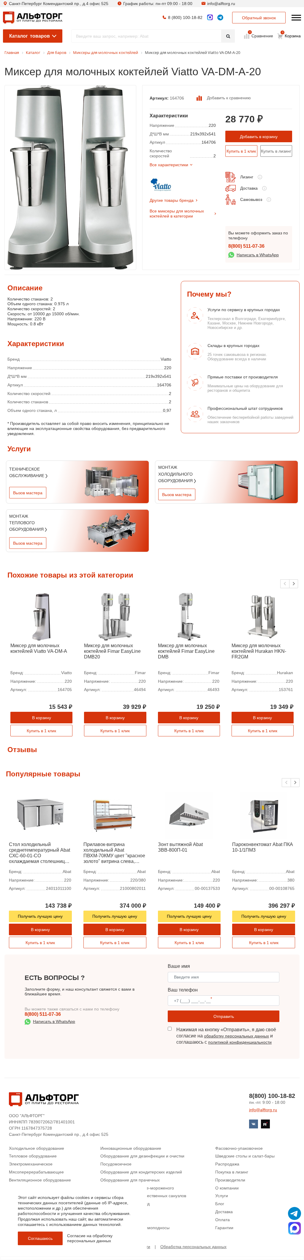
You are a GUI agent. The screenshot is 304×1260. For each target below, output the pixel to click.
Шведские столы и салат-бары (245, 1156)
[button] (293, 583)
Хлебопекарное (115, 1219)
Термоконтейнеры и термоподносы (135, 1227)
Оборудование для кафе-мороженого (137, 1188)
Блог (219, 1203)
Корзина (291, 34)
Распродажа (227, 1164)
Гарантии (224, 1227)
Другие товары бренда (172, 200)
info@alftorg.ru (221, 3)
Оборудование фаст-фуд (125, 1203)
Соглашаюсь (40, 1238)
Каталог (29, 36)
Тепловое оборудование (33, 1156)
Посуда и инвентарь (120, 1211)
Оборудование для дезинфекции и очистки (142, 1156)
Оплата (222, 1219)
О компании (227, 1188)
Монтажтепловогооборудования (27, 523)
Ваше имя (179, 966)
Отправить (223, 1016)
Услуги (221, 1195)
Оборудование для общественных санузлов (143, 1195)
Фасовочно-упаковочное (239, 1148)
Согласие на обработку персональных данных (90, 1238)
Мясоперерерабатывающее (36, 1172)
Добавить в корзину (259, 136)
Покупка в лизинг (231, 1172)
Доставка (249, 188)
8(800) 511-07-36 (246, 246)
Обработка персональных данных (193, 1246)
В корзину (41, 717)
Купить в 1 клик (241, 151)
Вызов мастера (27, 492)
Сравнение (261, 35)
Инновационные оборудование (130, 1148)
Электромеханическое (31, 1164)
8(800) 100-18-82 (272, 1096)
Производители (230, 1180)
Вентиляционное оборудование (40, 1180)
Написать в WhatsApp (258, 254)
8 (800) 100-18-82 (185, 17)
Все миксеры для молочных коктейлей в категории (177, 213)
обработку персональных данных (236, 1036)
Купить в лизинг (276, 151)
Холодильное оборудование (36, 1148)
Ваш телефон (183, 989)
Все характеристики (169, 164)
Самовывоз (251, 199)
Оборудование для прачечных (130, 1180)
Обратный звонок (259, 17)
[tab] (7, 308)
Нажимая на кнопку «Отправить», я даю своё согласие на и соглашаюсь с (226, 1036)
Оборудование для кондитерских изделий (141, 1172)
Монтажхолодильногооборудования (176, 474)
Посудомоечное (116, 1164)
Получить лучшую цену (40, 916)
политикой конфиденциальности (240, 1042)
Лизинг (246, 177)
